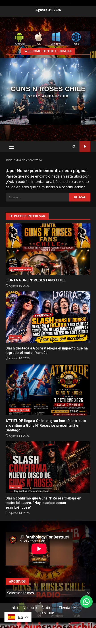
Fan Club (47, 613)
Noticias (15, 337)
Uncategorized (19, 410)
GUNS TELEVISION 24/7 (84, 146)
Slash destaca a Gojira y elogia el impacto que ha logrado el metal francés (48, 317)
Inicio (14, 607)
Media (78, 607)
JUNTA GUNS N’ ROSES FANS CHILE (48, 249)
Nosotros (31, 607)
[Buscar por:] (37, 197)
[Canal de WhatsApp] (86, 601)
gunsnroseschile (20, 269)
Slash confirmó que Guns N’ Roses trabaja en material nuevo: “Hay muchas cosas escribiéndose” (48, 467)
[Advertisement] (48, 38)
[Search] (74, 146)
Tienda (64, 607)
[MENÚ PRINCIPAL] (11, 146)
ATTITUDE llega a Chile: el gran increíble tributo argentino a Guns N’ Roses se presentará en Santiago (48, 389)
